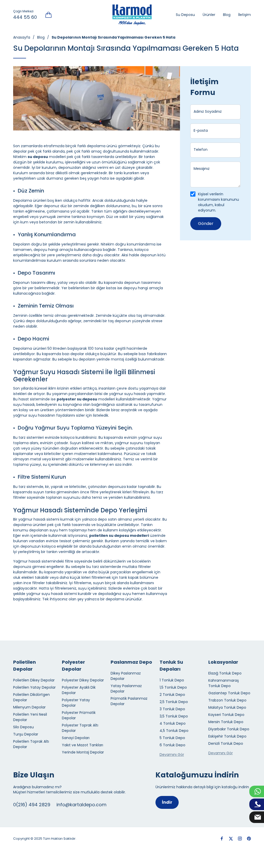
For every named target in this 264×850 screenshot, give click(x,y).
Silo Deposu (23, 727)
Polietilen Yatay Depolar (34, 687)
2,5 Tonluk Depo (174, 701)
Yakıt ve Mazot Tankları (82, 745)
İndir (167, 802)
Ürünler (209, 14)
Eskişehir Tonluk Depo (227, 736)
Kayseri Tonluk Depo (226, 714)
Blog (226, 14)
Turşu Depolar (25, 734)
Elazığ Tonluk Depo (225, 673)
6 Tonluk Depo (172, 745)
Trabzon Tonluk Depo (227, 700)
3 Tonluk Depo (172, 709)
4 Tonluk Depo (173, 723)
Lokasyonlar (223, 662)
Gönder (205, 223)
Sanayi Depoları (75, 737)
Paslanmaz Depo (131, 662)
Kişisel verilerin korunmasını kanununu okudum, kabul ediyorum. (218, 202)
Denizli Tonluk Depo (225, 743)
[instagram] (240, 838)
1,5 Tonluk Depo (173, 687)
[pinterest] (249, 838)
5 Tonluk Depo (172, 737)
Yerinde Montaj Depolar (83, 752)
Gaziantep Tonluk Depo (229, 693)
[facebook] (222, 838)
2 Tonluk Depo (172, 694)
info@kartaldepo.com (81, 804)
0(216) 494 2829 (31, 804)
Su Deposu (185, 14)
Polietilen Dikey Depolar (34, 680)
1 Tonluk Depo (172, 680)
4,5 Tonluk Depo (174, 730)
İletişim (244, 14)
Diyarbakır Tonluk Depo (228, 729)
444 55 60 (25, 17)
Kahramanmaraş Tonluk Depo (223, 683)
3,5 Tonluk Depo (174, 716)
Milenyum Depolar (29, 707)
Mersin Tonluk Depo (225, 721)
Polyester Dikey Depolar (83, 680)
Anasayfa (21, 37)
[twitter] (231, 838)
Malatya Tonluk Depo (227, 707)
